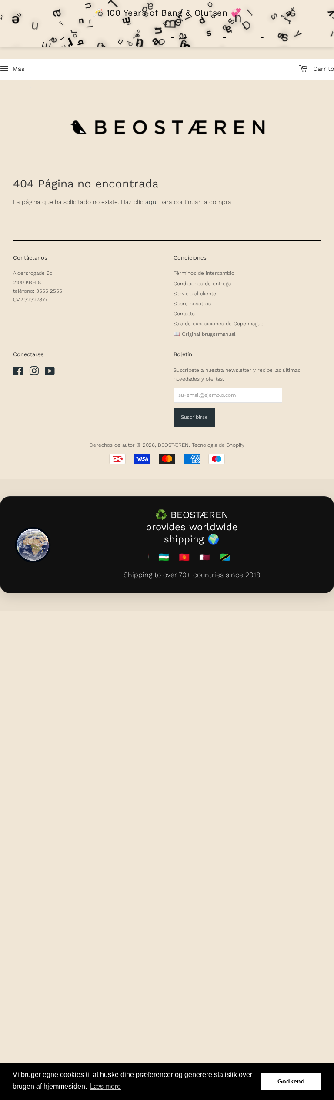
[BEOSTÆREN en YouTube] (50, 373)
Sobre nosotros (192, 304)
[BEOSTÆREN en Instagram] (34, 373)
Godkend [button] (291, 1081)
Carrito (322, 68)
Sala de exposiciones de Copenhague (219, 324)
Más (17, 68)
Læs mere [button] (105, 1086)
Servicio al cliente (195, 294)
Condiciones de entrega (202, 284)
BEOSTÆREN (173, 445)
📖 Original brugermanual (204, 334)
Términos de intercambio (204, 273)
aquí (151, 201)
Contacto (184, 314)
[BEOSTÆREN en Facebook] (18, 373)
